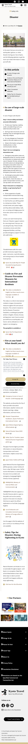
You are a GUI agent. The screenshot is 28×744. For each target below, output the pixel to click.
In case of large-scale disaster (13, 74)
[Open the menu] (25, 5)
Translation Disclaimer (11, 669)
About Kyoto (7, 632)
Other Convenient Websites (12, 90)
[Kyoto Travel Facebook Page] (14, 2)
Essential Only (15, 384)
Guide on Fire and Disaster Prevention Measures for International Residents (15, 80)
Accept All (15, 379)
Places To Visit (8, 644)
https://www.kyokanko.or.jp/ (9, 740)
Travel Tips (6, 651)
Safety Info (13, 26)
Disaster (20, 26)
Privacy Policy (7, 663)
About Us (6, 657)
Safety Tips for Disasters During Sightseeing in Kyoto (14, 96)
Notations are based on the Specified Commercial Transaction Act (12, 678)
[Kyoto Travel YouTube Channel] (23, 1)
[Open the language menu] (22, 5)
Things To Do (7, 638)
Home (6, 26)
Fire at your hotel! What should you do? (14, 85)
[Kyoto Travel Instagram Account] (19, 2)
